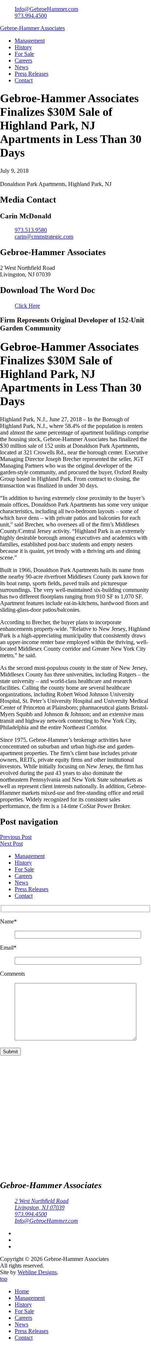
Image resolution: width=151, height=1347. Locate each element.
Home (22, 1291)
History (23, 47)
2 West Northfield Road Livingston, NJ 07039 (42, 1204)
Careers (23, 60)
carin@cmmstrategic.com (44, 236)
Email (8, 947)
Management (30, 40)
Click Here (27, 306)
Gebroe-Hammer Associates (32, 28)
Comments (12, 974)
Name (8, 921)
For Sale (24, 54)
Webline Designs (37, 1272)
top (3, 1279)
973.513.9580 (31, 230)
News (21, 67)
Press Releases (31, 74)
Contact (24, 80)
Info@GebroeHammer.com (46, 9)
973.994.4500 (31, 15)
